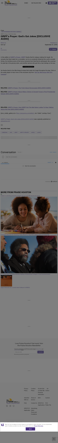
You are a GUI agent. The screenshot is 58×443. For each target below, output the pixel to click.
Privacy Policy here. (38, 426)
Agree (30, 429)
